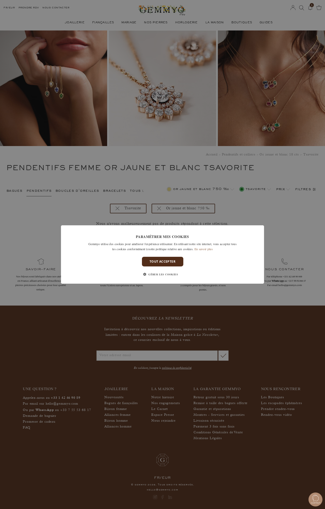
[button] (162, 274)
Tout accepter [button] (162, 261)
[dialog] (162, 254)
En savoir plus (203, 249)
